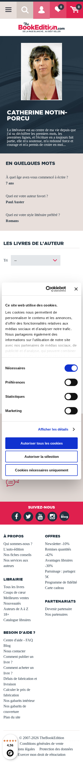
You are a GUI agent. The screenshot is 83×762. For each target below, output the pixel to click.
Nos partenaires (56, 614)
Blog (7, 646)
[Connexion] (41, 13)
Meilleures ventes (16, 598)
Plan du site (11, 717)
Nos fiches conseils (17, 555)
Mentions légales (22, 749)
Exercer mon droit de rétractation (41, 754)
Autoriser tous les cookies (42, 443)
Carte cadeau (54, 588)
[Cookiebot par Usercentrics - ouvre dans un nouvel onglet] (48, 289)
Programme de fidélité (61, 582)
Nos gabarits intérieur (19, 701)
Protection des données (56, 749)
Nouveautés (12, 603)
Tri (5, 260)
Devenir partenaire (58, 609)
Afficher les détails (53, 429)
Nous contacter (14, 651)
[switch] (71, 382)
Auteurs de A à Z (15, 609)
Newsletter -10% (57, 544)
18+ (6, 614)
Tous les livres (13, 587)
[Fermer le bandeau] (76, 289)
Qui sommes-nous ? (17, 544)
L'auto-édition (13, 549)
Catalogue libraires (17, 620)
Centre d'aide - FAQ (18, 640)
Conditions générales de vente (41, 743)
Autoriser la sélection (41, 457)
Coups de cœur (14, 592)
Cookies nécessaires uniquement (41, 470)
